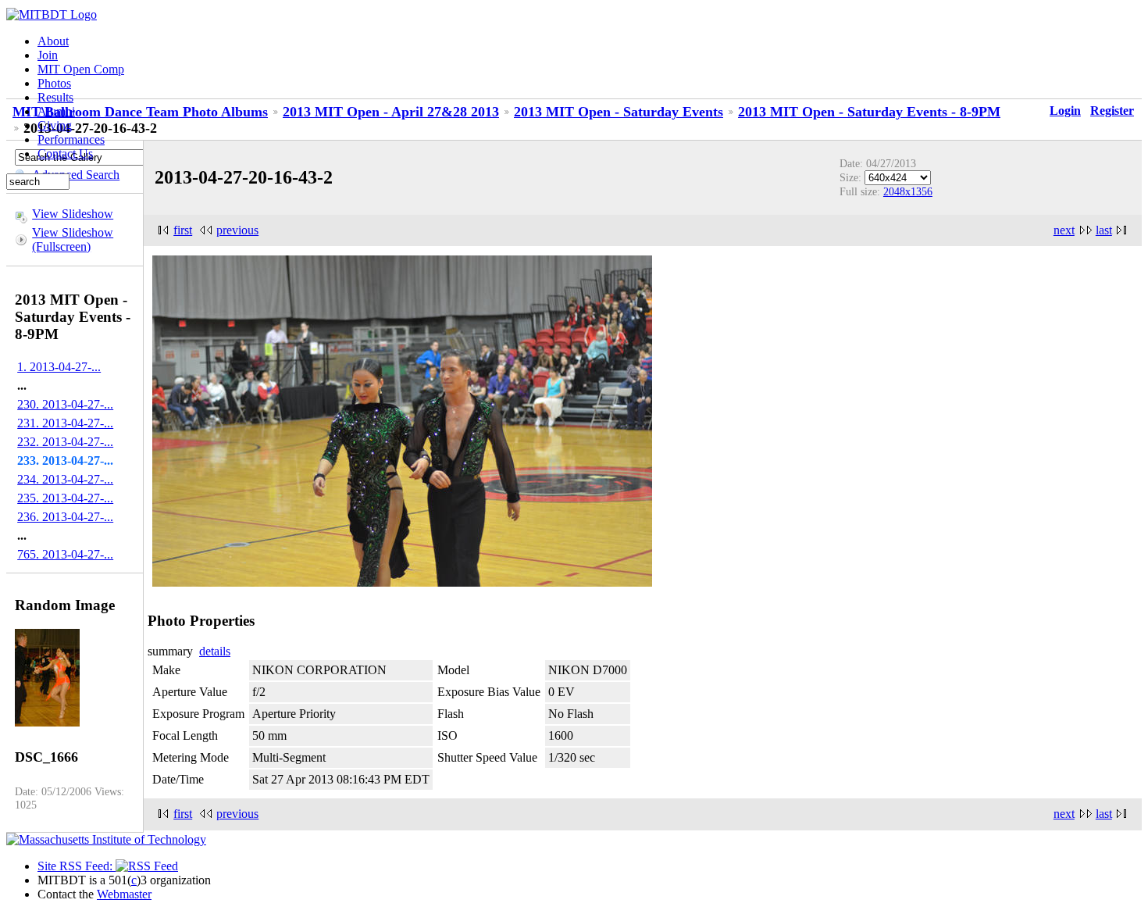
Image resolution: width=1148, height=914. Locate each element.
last (1104, 230)
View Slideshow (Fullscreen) (72, 239)
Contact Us (65, 153)
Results (55, 97)
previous (237, 230)
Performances (71, 139)
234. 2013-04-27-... (65, 479)
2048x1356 (907, 191)
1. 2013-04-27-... (59, 366)
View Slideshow (72, 213)
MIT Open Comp (80, 69)
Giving (54, 125)
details (214, 651)
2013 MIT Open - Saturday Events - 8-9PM (869, 112)
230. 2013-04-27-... (65, 404)
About (53, 41)
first (182, 230)
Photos (54, 83)
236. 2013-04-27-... (65, 516)
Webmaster (124, 894)
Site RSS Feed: (76, 866)
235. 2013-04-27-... (65, 498)
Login (1065, 110)
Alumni (56, 111)
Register (1112, 110)
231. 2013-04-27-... (65, 423)
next (1064, 230)
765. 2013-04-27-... (65, 554)
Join (47, 55)
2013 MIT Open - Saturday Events (618, 112)
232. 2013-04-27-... (65, 441)
